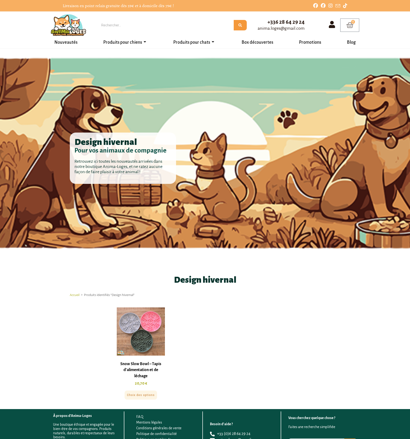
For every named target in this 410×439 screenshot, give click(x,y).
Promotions (310, 42)
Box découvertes (257, 42)
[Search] (240, 25)
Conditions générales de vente (159, 428)
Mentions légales (149, 422)
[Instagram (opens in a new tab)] (330, 5)
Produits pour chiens (122, 42)
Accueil (74, 295)
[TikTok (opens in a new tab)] (344, 5)
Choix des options (141, 395)
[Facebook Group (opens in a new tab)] (323, 5)
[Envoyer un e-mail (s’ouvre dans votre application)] (338, 6)
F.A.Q (139, 417)
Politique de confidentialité (156, 434)
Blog (351, 42)
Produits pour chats (191, 42)
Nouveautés (66, 42)
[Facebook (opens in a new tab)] (315, 5)
